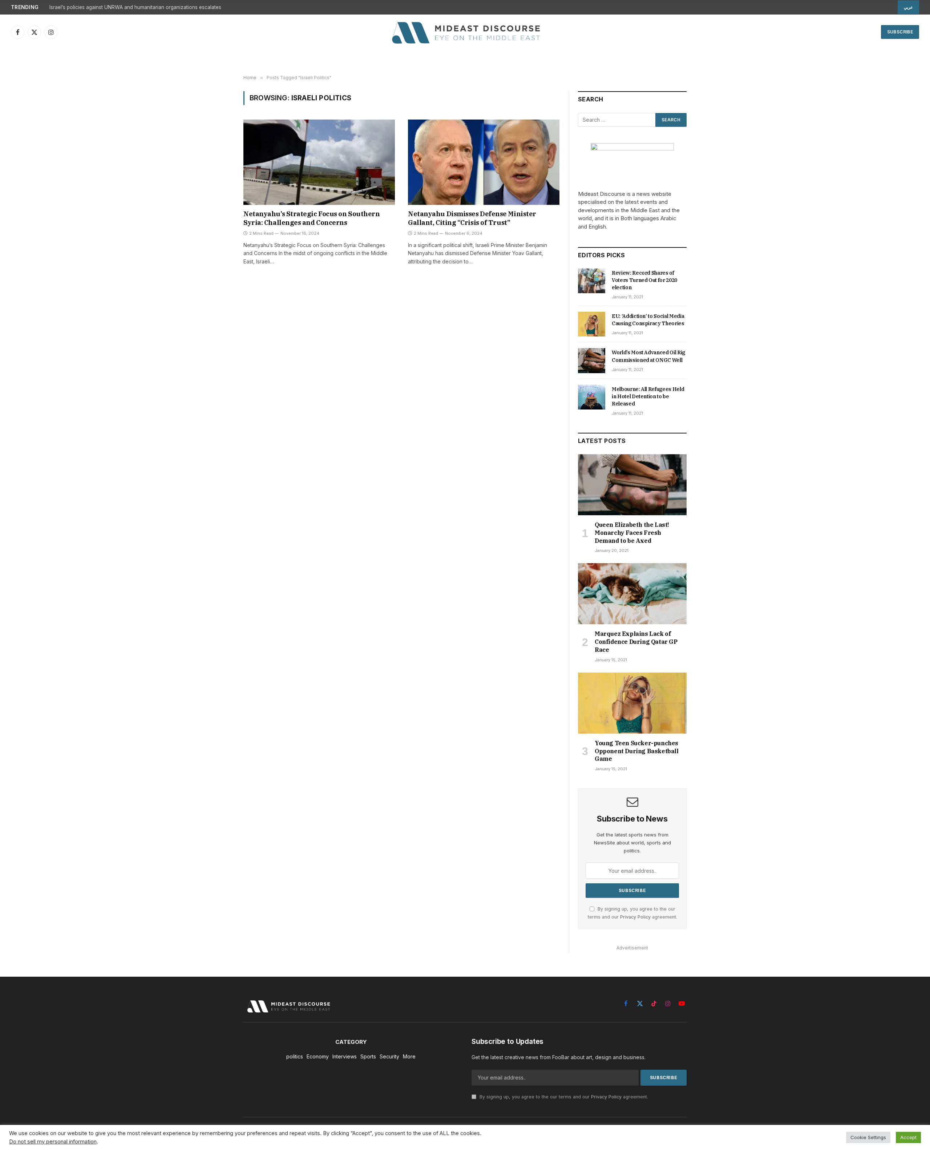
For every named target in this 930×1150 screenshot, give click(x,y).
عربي (908, 7)
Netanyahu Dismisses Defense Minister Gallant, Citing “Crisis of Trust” (472, 218)
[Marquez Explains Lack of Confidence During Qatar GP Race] (632, 593)
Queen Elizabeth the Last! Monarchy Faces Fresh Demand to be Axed (632, 532)
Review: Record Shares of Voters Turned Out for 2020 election (644, 280)
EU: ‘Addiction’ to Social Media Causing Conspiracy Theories (648, 320)
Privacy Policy (635, 917)
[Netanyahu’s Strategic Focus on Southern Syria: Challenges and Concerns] (319, 162)
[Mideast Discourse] (465, 32)
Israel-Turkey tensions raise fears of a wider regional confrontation (127, 7)
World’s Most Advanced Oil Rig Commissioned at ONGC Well (648, 356)
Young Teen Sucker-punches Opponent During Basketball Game (637, 751)
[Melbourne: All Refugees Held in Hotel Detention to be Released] (591, 397)
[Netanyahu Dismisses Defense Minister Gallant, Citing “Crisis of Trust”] (483, 162)
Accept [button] (908, 1137)
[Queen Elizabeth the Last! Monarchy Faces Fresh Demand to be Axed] (632, 484)
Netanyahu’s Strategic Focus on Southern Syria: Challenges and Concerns (311, 218)
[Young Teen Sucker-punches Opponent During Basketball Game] (632, 703)
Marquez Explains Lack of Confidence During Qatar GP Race (636, 641)
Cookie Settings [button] (868, 1137)
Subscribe (900, 32)
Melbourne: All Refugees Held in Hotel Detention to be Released (648, 396)
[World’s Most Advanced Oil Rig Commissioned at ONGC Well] (591, 360)
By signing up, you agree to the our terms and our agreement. (563, 1096)
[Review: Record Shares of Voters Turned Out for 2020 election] (591, 281)
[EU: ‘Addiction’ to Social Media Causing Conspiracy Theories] (591, 324)
